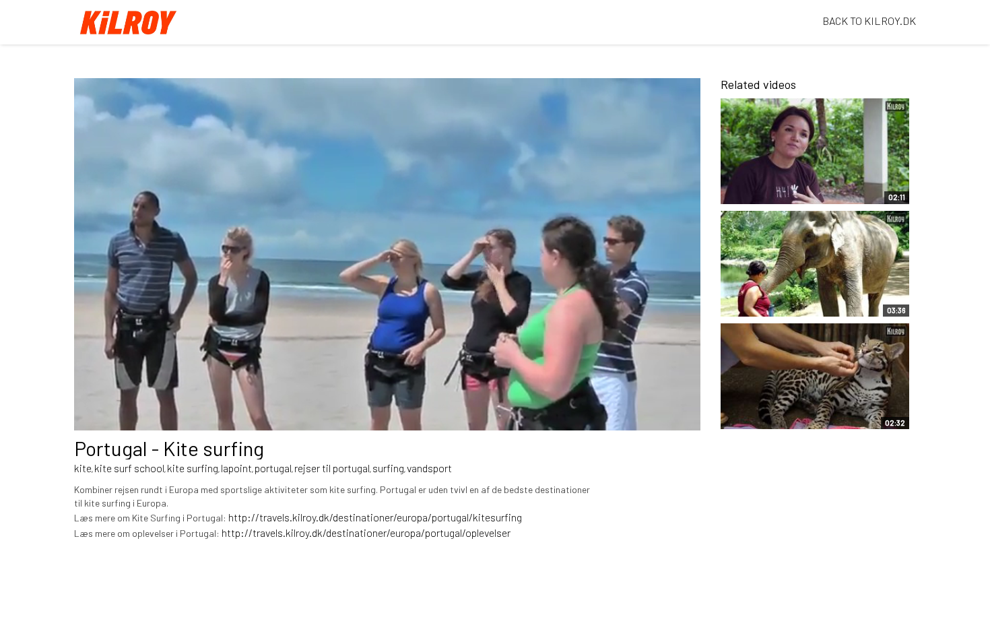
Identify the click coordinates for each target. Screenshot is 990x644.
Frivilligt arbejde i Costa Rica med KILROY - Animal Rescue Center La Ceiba (791, 405)
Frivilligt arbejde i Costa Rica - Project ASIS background (784, 180)
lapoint (236, 467)
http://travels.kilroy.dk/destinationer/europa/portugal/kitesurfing (375, 517)
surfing (388, 467)
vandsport (429, 467)
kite (83, 467)
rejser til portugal (332, 467)
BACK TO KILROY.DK (869, 20)
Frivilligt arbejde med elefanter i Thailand (778, 300)
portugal (273, 467)
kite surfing (192, 467)
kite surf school (129, 467)
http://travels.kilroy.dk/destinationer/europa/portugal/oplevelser (366, 532)
